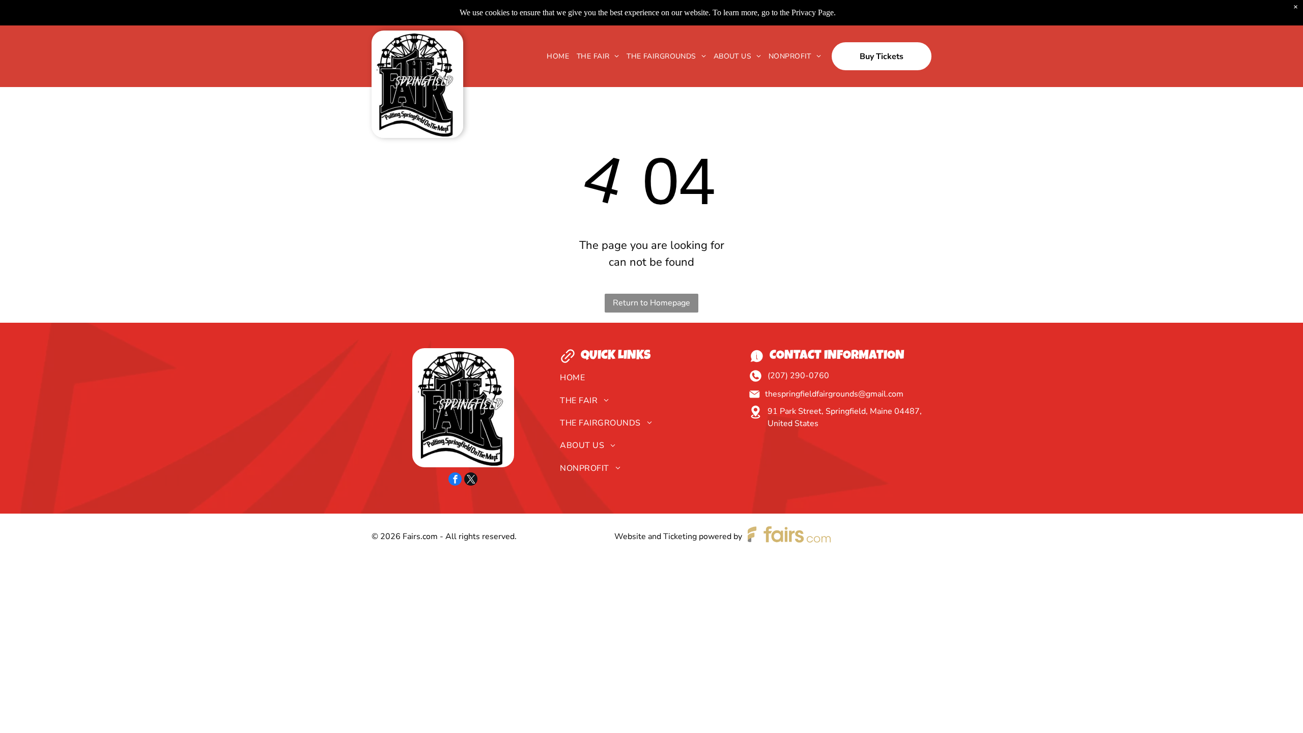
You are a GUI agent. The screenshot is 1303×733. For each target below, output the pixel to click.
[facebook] (455, 480)
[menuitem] (554, 56)
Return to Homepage (651, 302)
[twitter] (470, 480)
